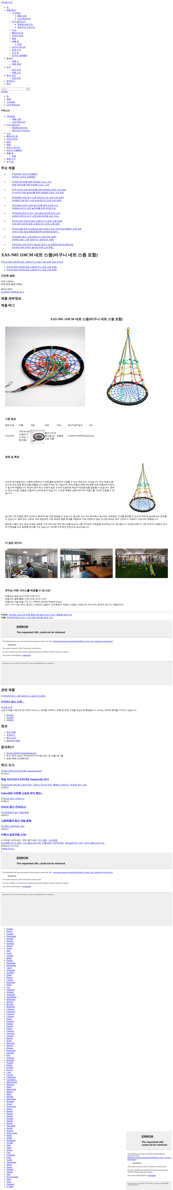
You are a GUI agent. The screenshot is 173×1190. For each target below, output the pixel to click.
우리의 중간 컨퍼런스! (13, 806)
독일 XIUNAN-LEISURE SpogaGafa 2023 (25, 779)
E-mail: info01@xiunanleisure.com (21, 753)
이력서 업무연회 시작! (13, 834)
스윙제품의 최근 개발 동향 (16, 820)
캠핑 (14, 38)
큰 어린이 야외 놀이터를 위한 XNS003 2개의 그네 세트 (38, 192)
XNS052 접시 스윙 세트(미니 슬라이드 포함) (33, 239)
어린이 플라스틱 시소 (94, 843)
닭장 (19, 44)
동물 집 (15, 41)
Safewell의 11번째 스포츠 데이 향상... (22, 793)
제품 (8, 99)
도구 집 (15, 53)
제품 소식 (16, 72)
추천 (8, 84)
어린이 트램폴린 (20, 55)
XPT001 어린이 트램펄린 (24, 177)
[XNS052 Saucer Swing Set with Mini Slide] (23, 696)
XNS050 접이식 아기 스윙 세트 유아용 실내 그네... (36, 216)
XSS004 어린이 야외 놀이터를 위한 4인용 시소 (34, 208)
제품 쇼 (15, 61)
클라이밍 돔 (17, 33)
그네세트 (16, 13)
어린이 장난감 (18, 47)
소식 (8, 67)
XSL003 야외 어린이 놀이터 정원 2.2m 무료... (33, 247)
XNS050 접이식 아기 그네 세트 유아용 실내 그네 (30, 617)
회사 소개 (11, 75)
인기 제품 (42, 840)
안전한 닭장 (58, 843)
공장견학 (16, 78)
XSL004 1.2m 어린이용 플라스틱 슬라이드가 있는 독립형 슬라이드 (40, 615)
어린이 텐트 (17, 36)
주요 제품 (11, 732)
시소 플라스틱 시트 (32, 843)
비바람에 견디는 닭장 (11, 843)
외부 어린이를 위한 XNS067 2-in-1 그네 (30, 185)
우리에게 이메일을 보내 (12, 292)
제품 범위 (11, 10)
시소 (14, 30)
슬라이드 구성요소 (26, 27)
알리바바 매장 (13, 741)
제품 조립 (16, 64)
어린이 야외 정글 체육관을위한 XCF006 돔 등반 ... (35, 232)
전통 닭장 (46, 843)
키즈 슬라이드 (18, 21)
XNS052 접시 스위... (12, 701)
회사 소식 (16, 70)
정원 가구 (16, 50)
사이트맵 (53, 840)
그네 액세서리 (24, 19)
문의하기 (10, 81)
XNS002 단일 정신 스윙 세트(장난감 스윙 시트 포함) (36, 200)
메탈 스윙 (21, 16)
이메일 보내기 (8, 849)
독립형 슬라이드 (25, 24)
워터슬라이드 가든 (74, 843)
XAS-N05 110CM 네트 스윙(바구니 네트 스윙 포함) (36, 224)
